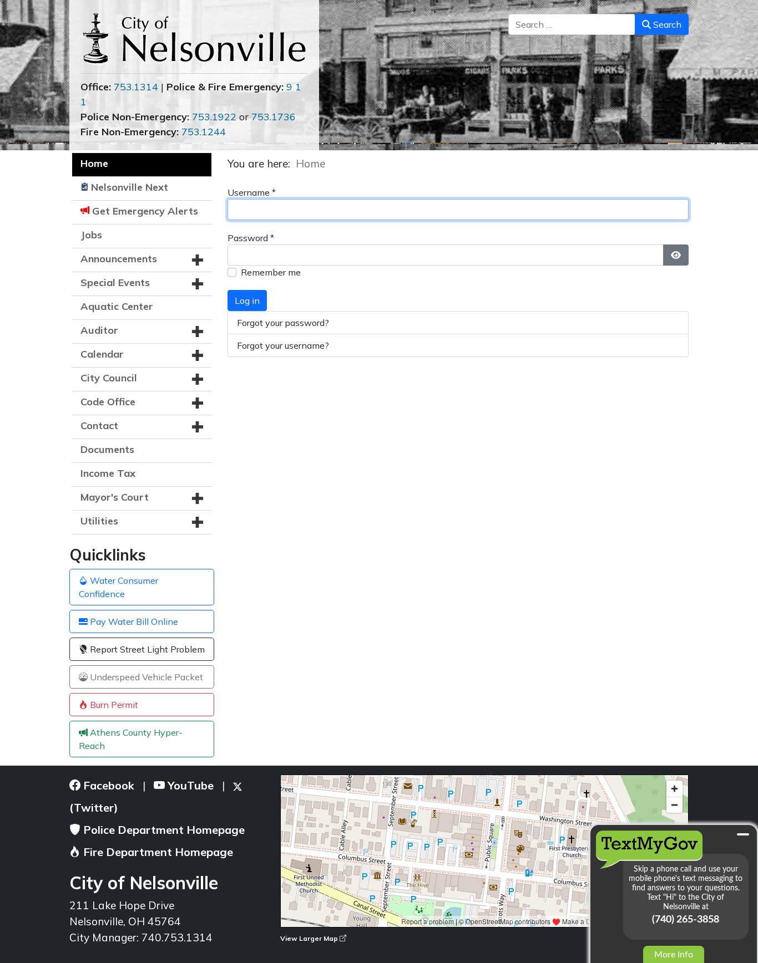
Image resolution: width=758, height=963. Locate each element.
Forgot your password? (283, 322)
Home (94, 163)
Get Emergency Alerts (145, 211)
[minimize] (743, 834)
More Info (673, 954)
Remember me (271, 272)
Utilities (99, 520)
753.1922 (214, 116)
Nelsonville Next (129, 187)
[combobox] (571, 24)
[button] (197, 260)
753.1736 (273, 116)
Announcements (118, 258)
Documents (107, 449)
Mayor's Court (114, 497)
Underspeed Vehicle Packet (145, 676)
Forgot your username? (283, 345)
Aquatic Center (116, 306)
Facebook (107, 785)
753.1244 (203, 131)
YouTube (189, 785)
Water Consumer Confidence (118, 587)
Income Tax (107, 473)
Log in (247, 300)
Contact (99, 425)
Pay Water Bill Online (133, 621)
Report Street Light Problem (146, 649)
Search (666, 24)
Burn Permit (113, 704)
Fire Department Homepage (156, 852)
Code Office (107, 401)
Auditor (99, 330)
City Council (108, 377)
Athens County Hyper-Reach (131, 739)
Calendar (102, 354)
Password (251, 237)
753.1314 (136, 86)
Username (252, 192)
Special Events (115, 282)
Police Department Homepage (162, 830)
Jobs (91, 234)
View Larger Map (310, 938)
